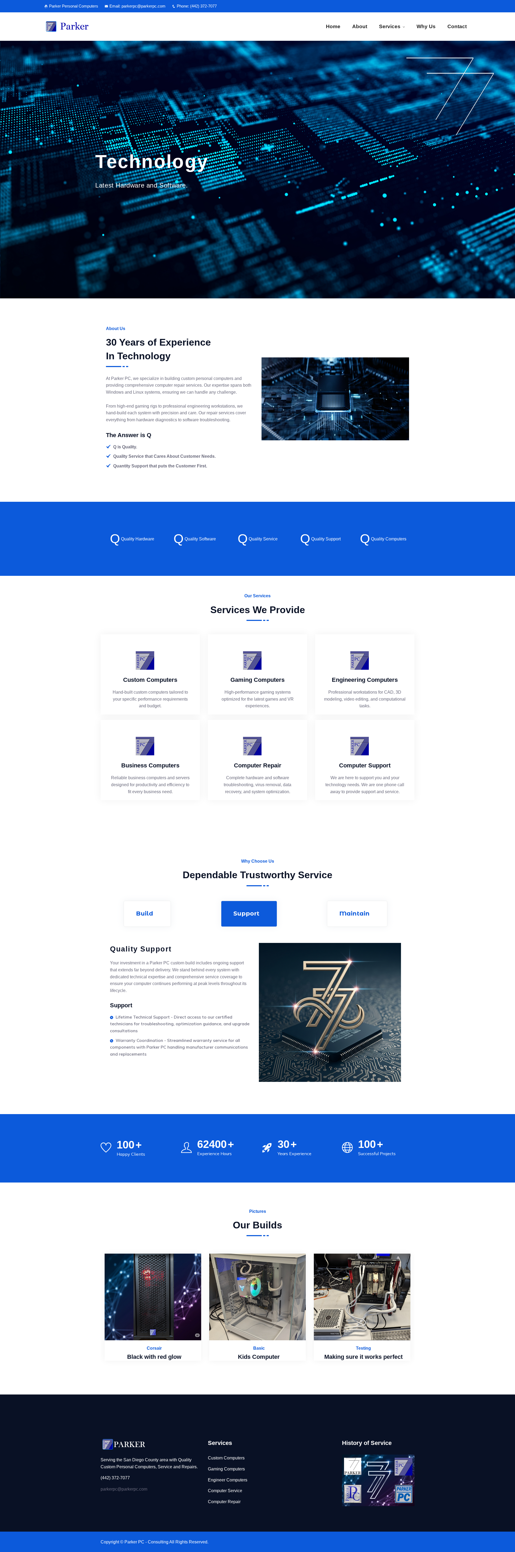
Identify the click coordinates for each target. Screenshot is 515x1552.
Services (389, 26)
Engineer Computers (227, 1480)
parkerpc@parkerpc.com (124, 1489)
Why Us (426, 26)
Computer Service (225, 1490)
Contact (457, 26)
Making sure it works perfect (259, 1356)
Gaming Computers (257, 679)
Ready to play (363, 1356)
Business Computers (150, 765)
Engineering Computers (365, 679)
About (359, 26)
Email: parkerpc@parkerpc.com (137, 6)
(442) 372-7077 (203, 6)
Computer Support (365, 765)
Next (424, 536)
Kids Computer (154, 1356)
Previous (90, 536)
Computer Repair (257, 765)
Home (333, 26)
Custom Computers (150, 679)
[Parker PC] (94, 26)
